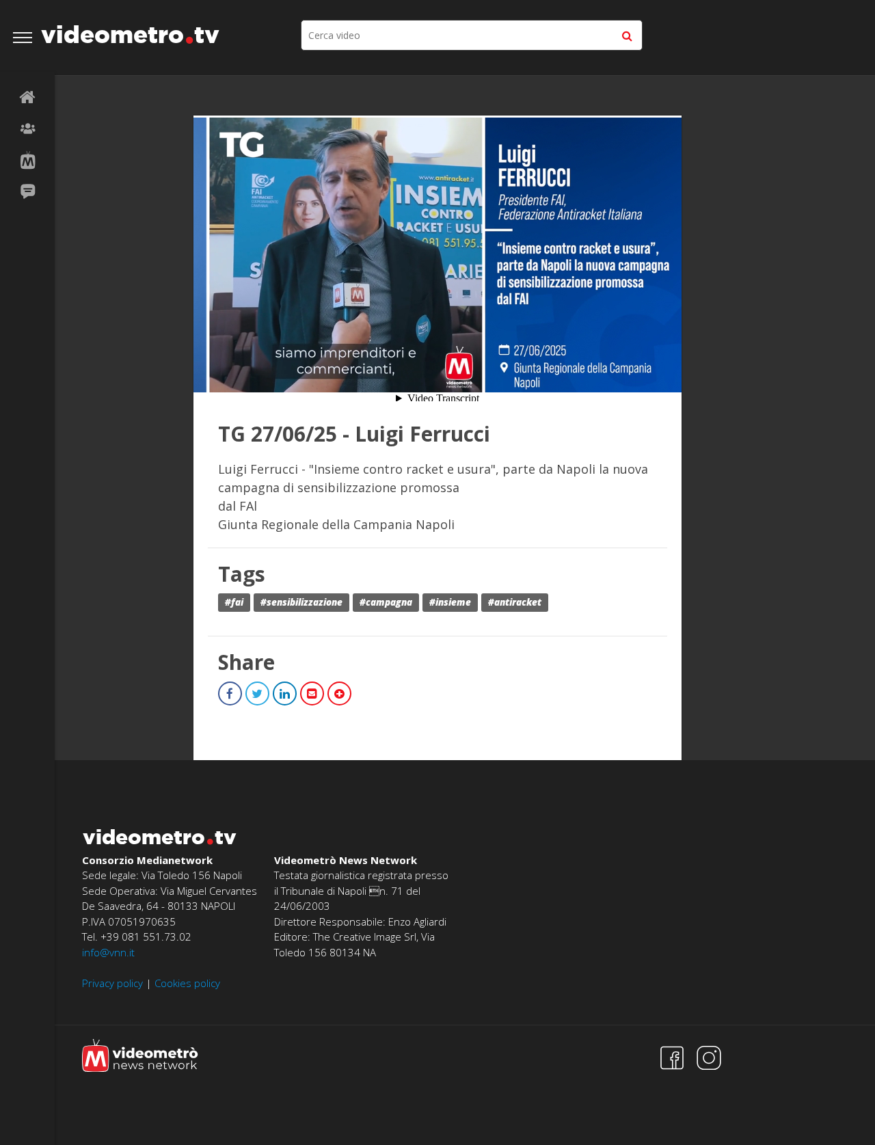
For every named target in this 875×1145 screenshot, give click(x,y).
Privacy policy (112, 983)
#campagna (386, 602)
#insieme (450, 602)
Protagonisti (27, 129)
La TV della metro (27, 160)
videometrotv (130, 34)
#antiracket (514, 602)
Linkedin (285, 693)
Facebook (230, 693)
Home (27, 97)
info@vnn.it (108, 952)
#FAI (234, 602)
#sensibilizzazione (301, 602)
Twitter (257, 693)
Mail (312, 693)
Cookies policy (187, 983)
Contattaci (27, 192)
